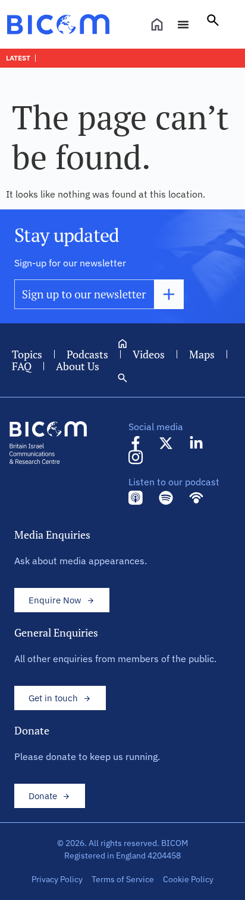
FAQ (22, 366)
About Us (77, 366)
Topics (27, 354)
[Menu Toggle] (183, 24)
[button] (213, 24)
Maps (202, 354)
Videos (149, 354)
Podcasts (87, 354)
